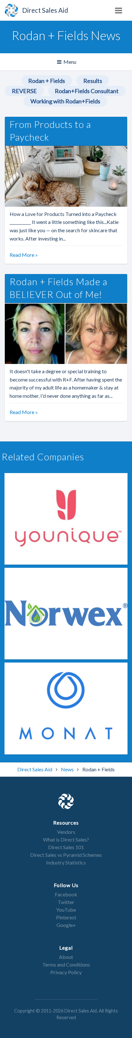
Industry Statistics (66, 862)
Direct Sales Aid (35, 769)
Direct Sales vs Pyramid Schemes (66, 855)
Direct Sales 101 (66, 847)
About (66, 957)
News (68, 769)
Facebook (66, 894)
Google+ (66, 925)
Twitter (66, 902)
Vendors (66, 832)
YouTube (66, 910)
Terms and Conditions (66, 964)
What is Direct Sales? (66, 839)
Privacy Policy (66, 972)
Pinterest (66, 917)
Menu (66, 64)
